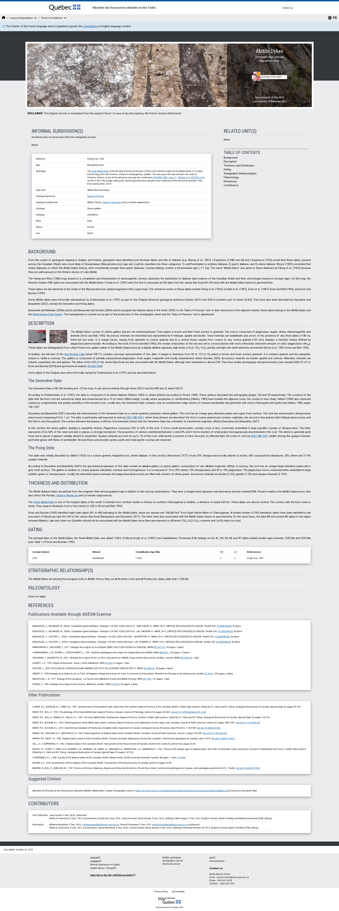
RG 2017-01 (159, 647)
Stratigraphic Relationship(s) (240, 173)
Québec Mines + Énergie (102, 868)
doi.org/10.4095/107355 (248, 768)
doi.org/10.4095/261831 (209, 728)
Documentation (217, 861)
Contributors (231, 185)
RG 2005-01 (149, 668)
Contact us (287, 8)
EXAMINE (94, 861)
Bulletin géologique (171, 857)
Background (230, 157)
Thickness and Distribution (239, 165)
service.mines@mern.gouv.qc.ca (232, 877)
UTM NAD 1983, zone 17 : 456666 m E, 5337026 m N (178, 177)
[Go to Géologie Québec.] (3, 18)
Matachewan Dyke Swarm (48, 314)
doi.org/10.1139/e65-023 (215, 733)
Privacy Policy (161, 891)
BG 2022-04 (186, 658)
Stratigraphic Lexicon (172, 861)
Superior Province (95, 196)
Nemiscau (116, 202)
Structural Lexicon (171, 864)
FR (332, 17)
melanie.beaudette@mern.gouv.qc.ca (100, 824)
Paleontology (231, 177)
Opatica (106, 202)
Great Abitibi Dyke (99, 171)
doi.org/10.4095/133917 (223, 738)
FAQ (211, 858)
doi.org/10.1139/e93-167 (248, 722)
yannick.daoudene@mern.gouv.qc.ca (170, 824)
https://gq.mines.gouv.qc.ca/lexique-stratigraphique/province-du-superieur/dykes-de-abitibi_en (181, 791)
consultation (90, 26)
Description (230, 161)
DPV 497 (147, 679)
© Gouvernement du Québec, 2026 (169, 907)
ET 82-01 (209, 673)
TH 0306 (181, 757)
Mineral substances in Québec (105, 864)
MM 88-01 (164, 652)
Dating (227, 169)
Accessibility (178, 891)
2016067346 (95, 366)
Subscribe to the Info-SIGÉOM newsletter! (111, 875)
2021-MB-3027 (135, 417)
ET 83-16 (115, 684)
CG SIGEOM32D (224, 626)
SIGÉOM (94, 858)
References (230, 181)
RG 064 (108, 663)
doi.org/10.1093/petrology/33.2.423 (188, 712)
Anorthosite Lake (74, 354)
